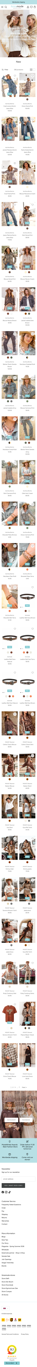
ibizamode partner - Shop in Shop (13, 1253)
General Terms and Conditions (10, 1334)
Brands (4, 1266)
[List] (34, 69)
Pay (3, 1211)
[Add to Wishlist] (14, 75)
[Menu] (2, 7)
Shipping (5, 1214)
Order (4, 1208)
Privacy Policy (25, 1334)
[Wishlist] (31, 7)
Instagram (11, 1120)
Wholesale (5, 1250)
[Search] (7, 7)
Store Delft (5, 1278)
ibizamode (9, 1313)
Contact (4, 1224)
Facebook (26, 1120)
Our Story (5, 1243)
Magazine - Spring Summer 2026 (13, 1246)
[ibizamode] (17, 7)
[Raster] (31, 69)
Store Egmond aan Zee (10, 1288)
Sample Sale (6, 1256)
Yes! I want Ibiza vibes (13, 1185)
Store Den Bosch (7, 1282)
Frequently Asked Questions (11, 1205)
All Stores (5, 1295)
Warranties (5, 1221)
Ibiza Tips (5, 1240)
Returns (4, 1218)
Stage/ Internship (8, 1263)
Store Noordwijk (7, 1285)
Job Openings (6, 1259)
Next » (24, 1087)
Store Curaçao (7, 1291)
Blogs (3, 1237)
